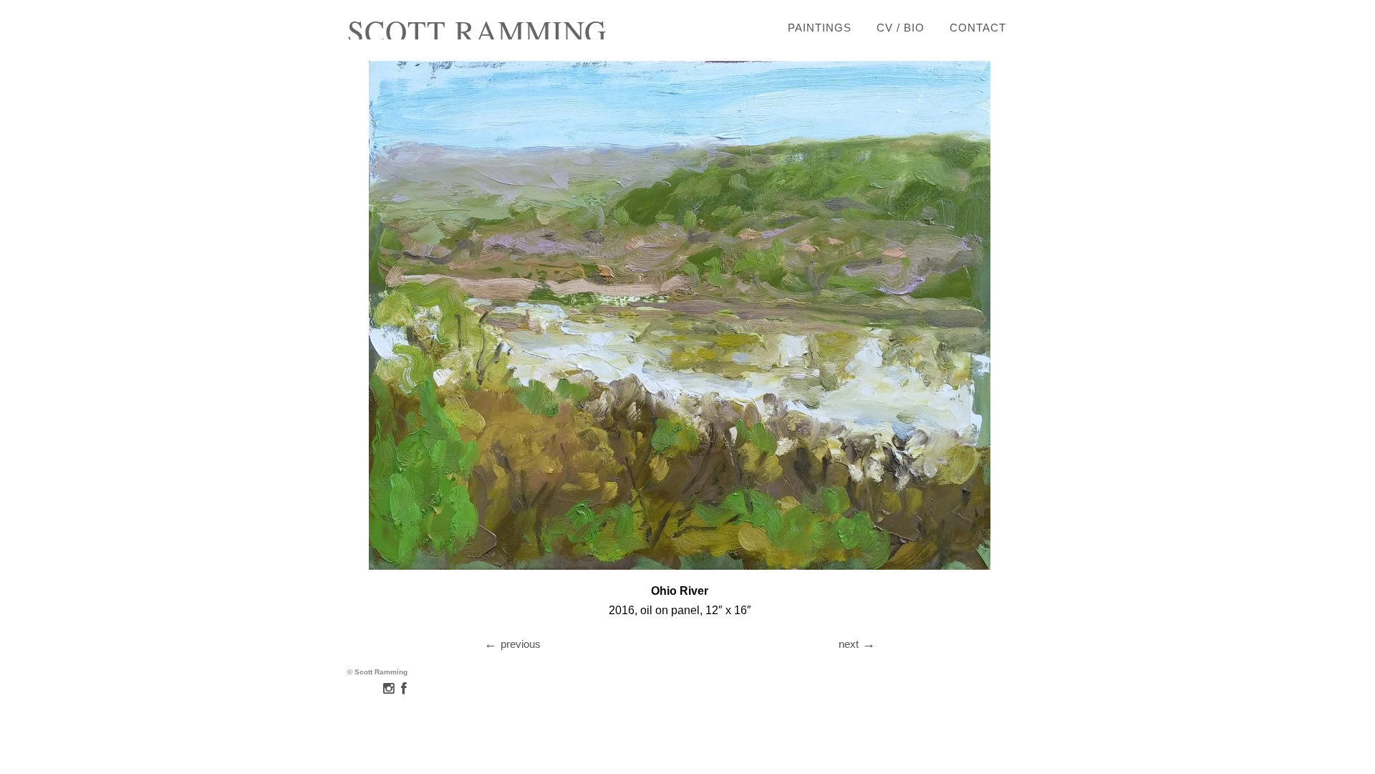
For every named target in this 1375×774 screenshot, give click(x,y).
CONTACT (978, 28)
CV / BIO (901, 28)
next (849, 644)
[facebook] (404, 688)
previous (521, 644)
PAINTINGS (819, 28)
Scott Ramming (477, 31)
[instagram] (388, 688)
